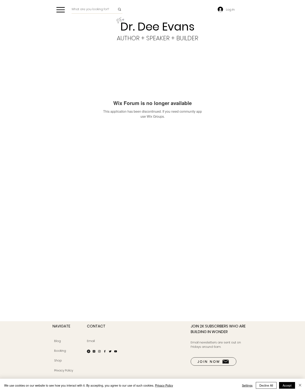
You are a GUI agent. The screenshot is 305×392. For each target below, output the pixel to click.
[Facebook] (104, 351)
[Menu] (60, 9)
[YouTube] (115, 351)
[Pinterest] (88, 351)
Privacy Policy (164, 385)
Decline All (266, 385)
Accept (287, 385)
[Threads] (94, 351)
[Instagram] (99, 351)
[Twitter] (110, 351)
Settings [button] (247, 385)
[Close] (300, 385)
